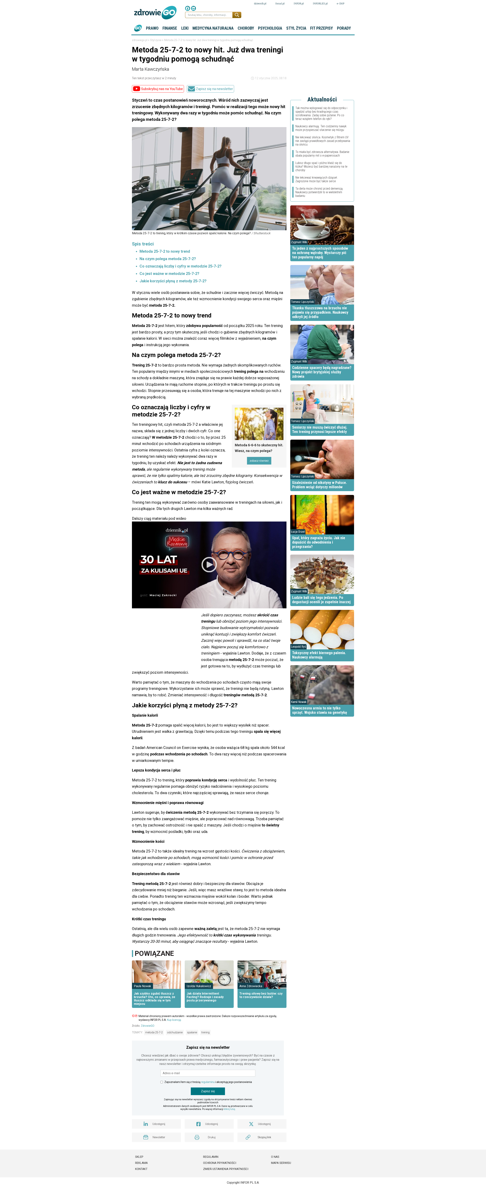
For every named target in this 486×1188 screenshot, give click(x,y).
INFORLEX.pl (320, 3)
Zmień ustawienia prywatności (225, 1169)
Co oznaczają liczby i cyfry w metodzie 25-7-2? (181, 266)
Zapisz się (208, 1091)
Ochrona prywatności (219, 1162)
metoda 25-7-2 (154, 1032)
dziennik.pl (260, 3)
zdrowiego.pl (140, 40)
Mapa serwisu (281, 1162)
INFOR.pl (299, 3)
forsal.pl (280, 3)
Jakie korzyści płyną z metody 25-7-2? (173, 281)
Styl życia (296, 28)
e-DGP (340, 3)
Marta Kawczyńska (150, 69)
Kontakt (141, 1169)
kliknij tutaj (229, 1109)
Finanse (170, 28)
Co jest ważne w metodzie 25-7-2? (169, 273)
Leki (185, 28)
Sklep (139, 1156)
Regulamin (210, 1156)
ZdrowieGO (147, 1025)
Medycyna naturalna (213, 28)
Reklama (141, 1162)
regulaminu (208, 1082)
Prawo (152, 28)
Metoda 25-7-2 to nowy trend (165, 251)
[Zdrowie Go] (155, 12)
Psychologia (270, 28)
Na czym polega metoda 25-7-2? (168, 258)
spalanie (192, 1032)
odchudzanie (175, 1032)
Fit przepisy (321, 28)
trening (205, 1032)
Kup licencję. (174, 1019)
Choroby (246, 28)
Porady (344, 28)
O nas (275, 1156)
